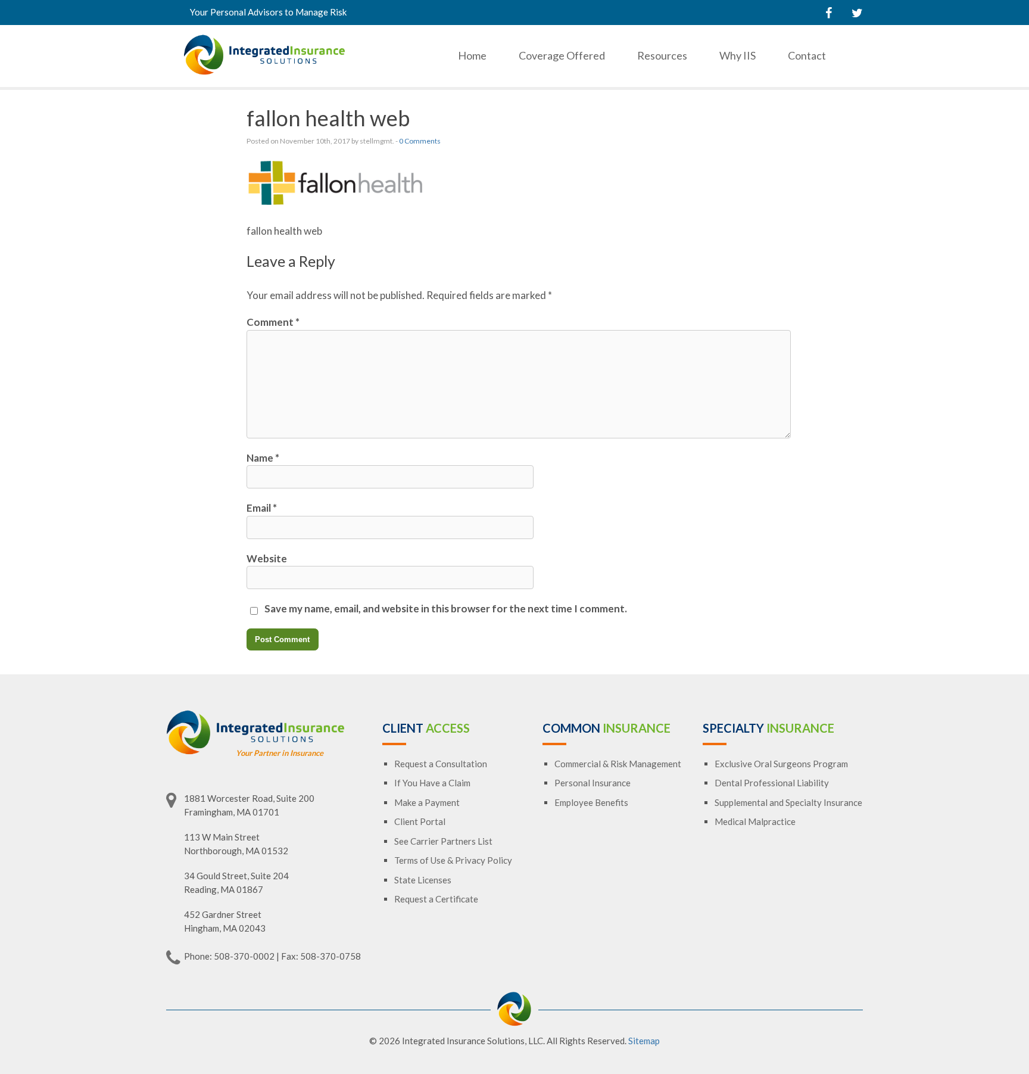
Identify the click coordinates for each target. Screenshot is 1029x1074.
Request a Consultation (440, 763)
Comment (273, 322)
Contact (807, 55)
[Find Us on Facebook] (828, 12)
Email (262, 508)
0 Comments (420, 140)
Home (472, 55)
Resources (662, 55)
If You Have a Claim (432, 782)
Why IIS (737, 55)
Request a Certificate (436, 899)
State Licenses (422, 879)
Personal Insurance (592, 782)
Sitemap (644, 1040)
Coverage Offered (562, 55)
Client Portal (419, 821)
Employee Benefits (591, 802)
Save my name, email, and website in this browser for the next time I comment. (445, 608)
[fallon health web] (336, 203)
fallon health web (328, 118)
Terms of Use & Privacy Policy (453, 860)
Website (267, 558)
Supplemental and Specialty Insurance (788, 802)
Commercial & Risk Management (617, 763)
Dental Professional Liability (772, 782)
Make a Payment (427, 802)
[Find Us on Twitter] (857, 12)
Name (263, 458)
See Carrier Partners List (443, 841)
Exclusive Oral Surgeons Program (781, 763)
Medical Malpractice (755, 821)
